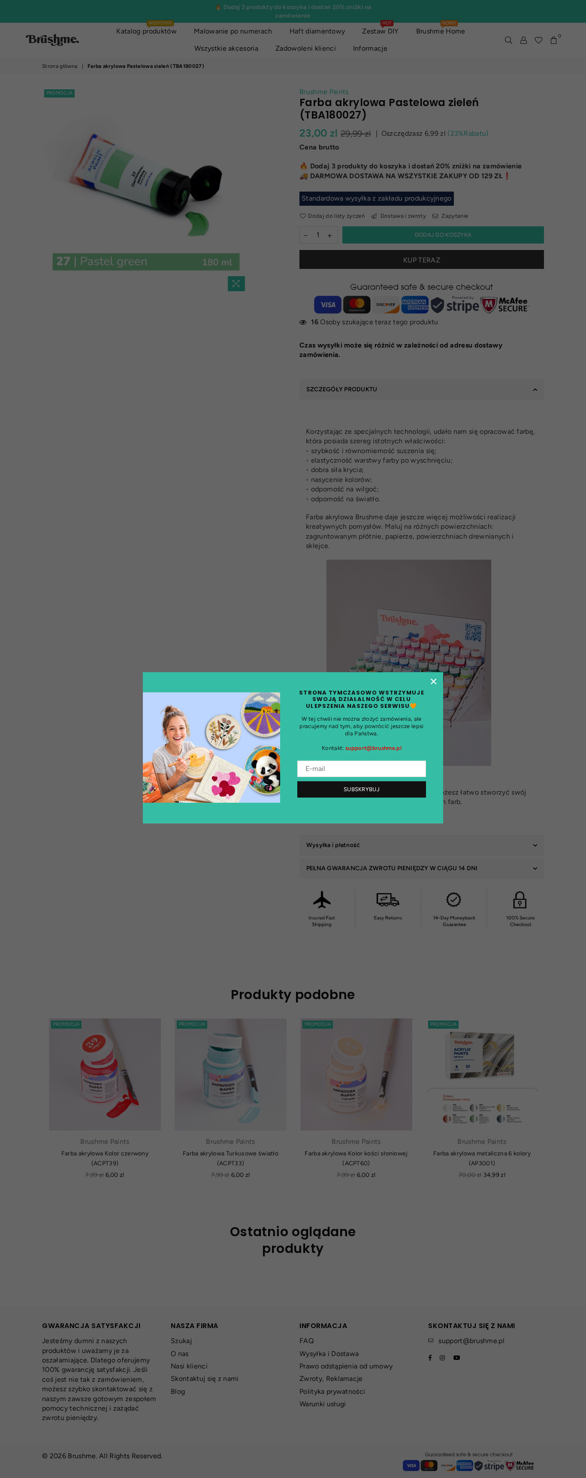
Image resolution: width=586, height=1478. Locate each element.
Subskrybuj (362, 789)
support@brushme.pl (373, 748)
